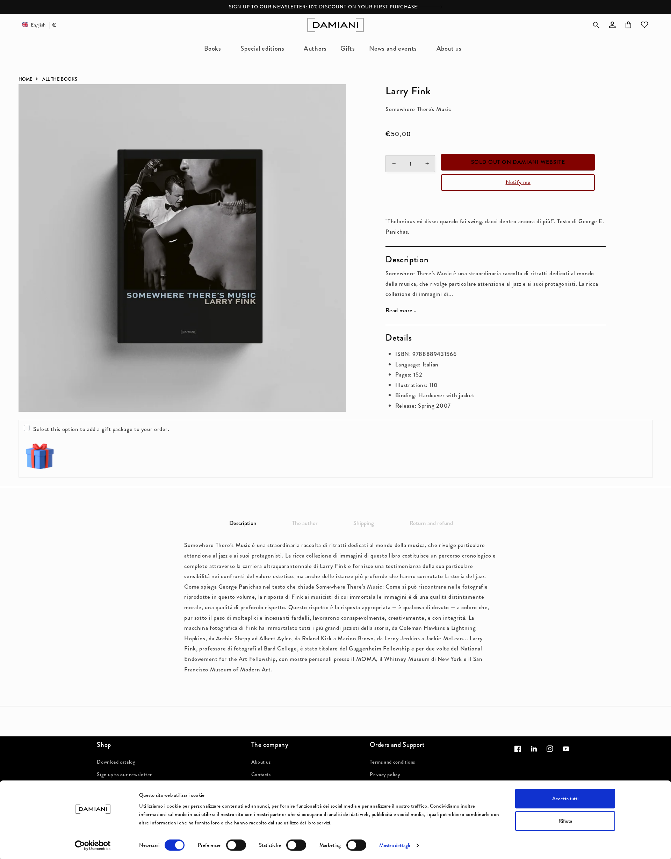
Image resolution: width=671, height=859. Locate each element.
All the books (59, 79)
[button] (215, 48)
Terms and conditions (392, 762)
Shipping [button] (363, 523)
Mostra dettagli (394, 845)
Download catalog (116, 762)
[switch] (236, 845)
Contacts (261, 774)
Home (26, 79)
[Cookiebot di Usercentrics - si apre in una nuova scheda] (92, 845)
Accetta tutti (565, 798)
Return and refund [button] (431, 523)
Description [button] (243, 523)
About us (261, 762)
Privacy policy (385, 774)
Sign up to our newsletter (124, 774)
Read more (399, 310)
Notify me (518, 182)
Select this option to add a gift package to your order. (101, 429)
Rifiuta (565, 821)
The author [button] (305, 523)
